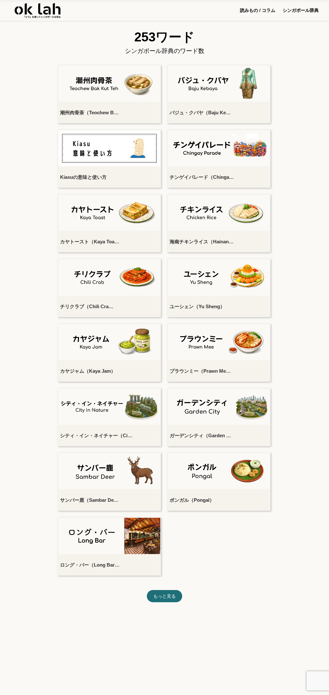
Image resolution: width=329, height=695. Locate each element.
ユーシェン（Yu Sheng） (197, 306)
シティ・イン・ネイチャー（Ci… (96, 435)
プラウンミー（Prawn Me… (200, 371)
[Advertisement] (164, 639)
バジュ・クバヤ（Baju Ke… (200, 112)
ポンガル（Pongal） (192, 500)
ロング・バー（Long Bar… (90, 565)
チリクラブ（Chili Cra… (86, 306)
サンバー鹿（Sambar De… (89, 500)
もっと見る (164, 596)
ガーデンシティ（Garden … (200, 435)
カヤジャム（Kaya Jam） (88, 371)
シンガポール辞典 (301, 10)
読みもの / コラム (257, 10)
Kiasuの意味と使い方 (83, 177)
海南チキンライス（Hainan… (202, 241)
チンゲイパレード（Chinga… (202, 177)
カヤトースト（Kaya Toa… (89, 241)
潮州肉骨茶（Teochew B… (89, 112)
